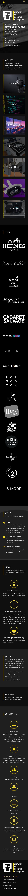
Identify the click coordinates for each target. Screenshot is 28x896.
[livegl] (11, 417)
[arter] (11, 357)
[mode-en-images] (14, 289)
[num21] (11, 478)
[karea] (11, 402)
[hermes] (14, 252)
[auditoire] (11, 372)
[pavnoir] (11, 462)
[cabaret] (14, 326)
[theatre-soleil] (14, 270)
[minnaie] (11, 447)
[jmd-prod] (14, 308)
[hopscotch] (11, 387)
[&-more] (14, 496)
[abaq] (11, 341)
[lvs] (11, 432)
